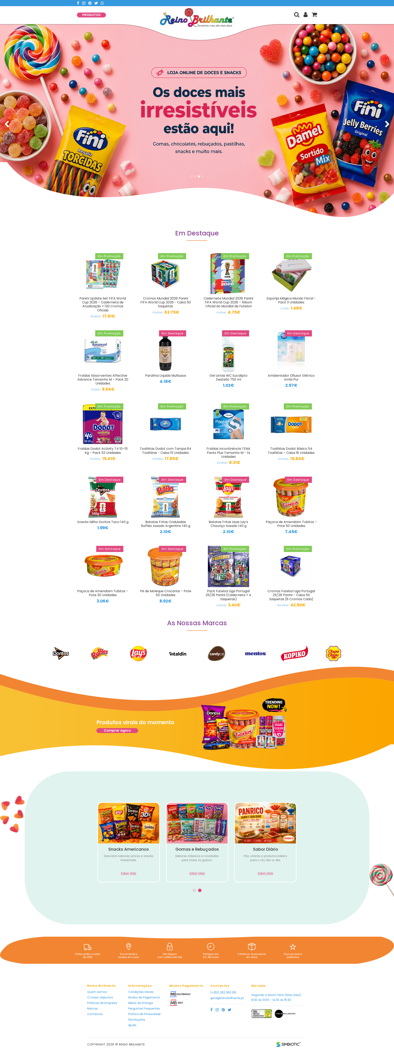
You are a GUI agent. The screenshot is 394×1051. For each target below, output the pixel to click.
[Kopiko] (255, 653)
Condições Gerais (140, 992)
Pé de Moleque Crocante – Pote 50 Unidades (165, 593)
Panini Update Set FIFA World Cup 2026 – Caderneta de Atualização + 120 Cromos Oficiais (102, 304)
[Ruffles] (60, 653)
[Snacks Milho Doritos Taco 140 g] (102, 497)
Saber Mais (128, 873)
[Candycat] (177, 653)
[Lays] (99, 653)
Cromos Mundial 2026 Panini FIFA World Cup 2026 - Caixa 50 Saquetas (165, 302)
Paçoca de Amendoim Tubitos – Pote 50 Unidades (291, 524)
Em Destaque (197, 234)
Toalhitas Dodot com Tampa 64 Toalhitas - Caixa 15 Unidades (165, 450)
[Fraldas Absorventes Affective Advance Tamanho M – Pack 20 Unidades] (102, 351)
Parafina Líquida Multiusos (165, 375)
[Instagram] (84, 3)
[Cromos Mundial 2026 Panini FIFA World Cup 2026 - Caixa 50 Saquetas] (165, 273)
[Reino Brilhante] (197, 20)
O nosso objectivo (100, 997)
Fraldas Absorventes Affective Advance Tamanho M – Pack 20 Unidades (102, 379)
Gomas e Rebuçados (128, 849)
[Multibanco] (180, 994)
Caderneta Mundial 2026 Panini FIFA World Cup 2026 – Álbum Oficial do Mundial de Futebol (228, 302)
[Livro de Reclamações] (284, 1015)
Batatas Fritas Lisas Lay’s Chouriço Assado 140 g (228, 524)
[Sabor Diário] (197, 823)
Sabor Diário (197, 849)
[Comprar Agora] (244, 726)
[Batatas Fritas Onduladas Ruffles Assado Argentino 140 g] (165, 497)
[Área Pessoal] (306, 15)
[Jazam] (333, 653)
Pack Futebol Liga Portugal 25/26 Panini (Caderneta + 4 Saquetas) (228, 595)
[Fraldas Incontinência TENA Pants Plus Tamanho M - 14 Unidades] (228, 423)
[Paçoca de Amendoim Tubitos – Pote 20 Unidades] (102, 566)
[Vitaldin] (138, 653)
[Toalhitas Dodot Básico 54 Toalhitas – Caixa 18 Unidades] (291, 424)
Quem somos (97, 992)
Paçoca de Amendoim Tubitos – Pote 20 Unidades (102, 593)
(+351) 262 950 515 (223, 992)
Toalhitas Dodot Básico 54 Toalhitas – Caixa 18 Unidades (291, 450)
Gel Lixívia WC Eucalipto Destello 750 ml (228, 377)
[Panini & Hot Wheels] (265, 823)
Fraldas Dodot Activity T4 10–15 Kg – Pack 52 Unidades (103, 450)
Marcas (92, 1008)
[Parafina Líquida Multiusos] (165, 351)
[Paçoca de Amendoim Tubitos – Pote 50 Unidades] (291, 497)
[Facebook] (78, 3)
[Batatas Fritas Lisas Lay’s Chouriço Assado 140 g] (228, 497)
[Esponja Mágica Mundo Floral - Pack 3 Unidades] (291, 273)
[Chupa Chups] (294, 653)
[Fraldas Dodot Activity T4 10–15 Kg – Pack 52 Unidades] (102, 424)
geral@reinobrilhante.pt (227, 998)
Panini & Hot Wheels (265, 849)
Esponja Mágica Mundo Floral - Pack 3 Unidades (291, 300)
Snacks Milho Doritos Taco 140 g (102, 522)
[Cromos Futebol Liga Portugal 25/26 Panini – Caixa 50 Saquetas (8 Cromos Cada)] (291, 566)
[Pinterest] (90, 3)
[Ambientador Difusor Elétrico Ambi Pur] (291, 351)
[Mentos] (216, 653)
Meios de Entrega (140, 1003)
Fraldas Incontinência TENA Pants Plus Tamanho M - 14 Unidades (228, 452)
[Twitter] (96, 3)
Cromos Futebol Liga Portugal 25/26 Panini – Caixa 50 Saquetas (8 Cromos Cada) (291, 595)
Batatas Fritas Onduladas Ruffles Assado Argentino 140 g (165, 524)
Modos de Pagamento (144, 997)
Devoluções (136, 1020)
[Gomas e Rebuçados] (128, 823)
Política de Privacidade (144, 1014)
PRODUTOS (91, 15)
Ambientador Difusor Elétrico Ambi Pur (291, 377)
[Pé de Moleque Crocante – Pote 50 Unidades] (165, 566)
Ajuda (132, 1025)
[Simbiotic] (288, 1044)
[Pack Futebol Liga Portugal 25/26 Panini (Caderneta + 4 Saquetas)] (228, 566)
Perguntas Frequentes (144, 1008)
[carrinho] (314, 15)
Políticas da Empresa (102, 1003)
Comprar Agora (117, 730)
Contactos (95, 1014)
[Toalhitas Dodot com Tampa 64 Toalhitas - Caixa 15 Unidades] (165, 424)
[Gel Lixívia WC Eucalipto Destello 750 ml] (228, 351)
